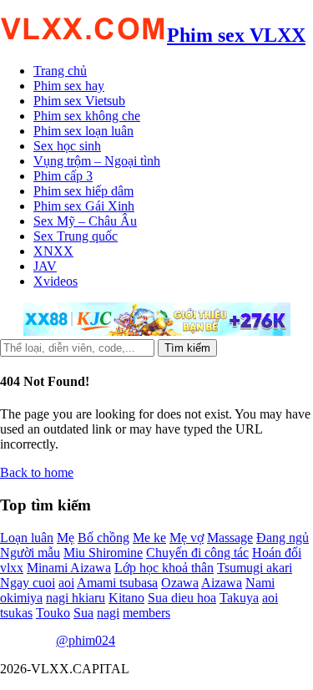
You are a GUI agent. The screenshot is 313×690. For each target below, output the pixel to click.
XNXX (53, 251)
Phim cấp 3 (63, 176)
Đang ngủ (282, 537)
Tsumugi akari (254, 568)
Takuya (239, 598)
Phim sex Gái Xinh (83, 206)
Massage (230, 537)
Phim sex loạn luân (83, 131)
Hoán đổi (276, 552)
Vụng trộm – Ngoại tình (96, 161)
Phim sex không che (86, 116)
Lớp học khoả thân (164, 568)
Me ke (149, 537)
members (146, 613)
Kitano (126, 598)
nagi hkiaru (75, 598)
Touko (53, 613)
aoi (66, 583)
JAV (45, 266)
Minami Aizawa (69, 568)
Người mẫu (30, 552)
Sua (83, 613)
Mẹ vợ (186, 537)
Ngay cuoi (27, 583)
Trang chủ (60, 70)
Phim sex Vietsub (79, 101)
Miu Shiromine (103, 552)
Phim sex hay (68, 86)
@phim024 (85, 640)
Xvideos (55, 281)
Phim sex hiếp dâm (83, 191)
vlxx (11, 568)
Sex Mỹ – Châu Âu (85, 221)
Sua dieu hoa (182, 598)
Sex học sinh (67, 146)
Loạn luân (26, 537)
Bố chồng (103, 537)
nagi (108, 613)
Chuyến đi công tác (197, 552)
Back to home (36, 472)
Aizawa (221, 583)
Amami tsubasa (117, 583)
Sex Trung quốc (75, 236)
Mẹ (65, 537)
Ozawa (180, 583)
